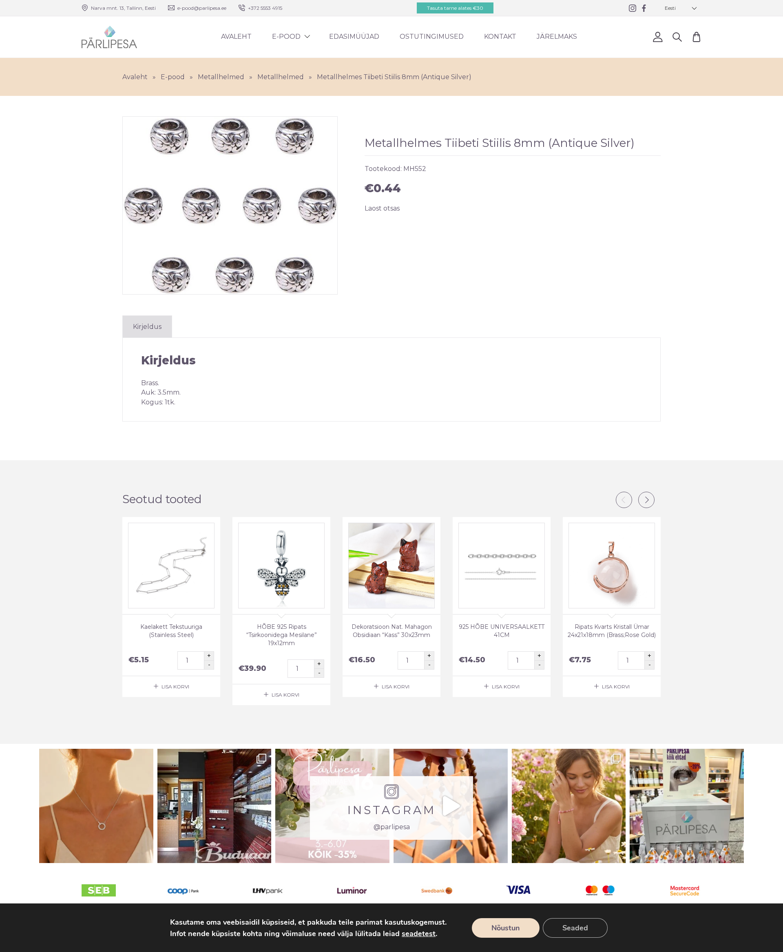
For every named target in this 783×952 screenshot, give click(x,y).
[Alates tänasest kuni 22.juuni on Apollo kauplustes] (687, 806)
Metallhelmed (221, 77)
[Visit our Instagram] (632, 8)
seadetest (419, 934)
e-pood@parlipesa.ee (201, 8)
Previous (624, 500)
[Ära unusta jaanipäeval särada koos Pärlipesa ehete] (451, 806)
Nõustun (505, 928)
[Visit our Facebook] (644, 8)
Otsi (677, 37)
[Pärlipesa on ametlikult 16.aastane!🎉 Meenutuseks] (214, 806)
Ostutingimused (432, 36)
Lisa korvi (175, 686)
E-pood (286, 36)
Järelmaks (557, 36)
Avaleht (236, 36)
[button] (681, 8)
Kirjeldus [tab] (147, 327)
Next (646, 500)
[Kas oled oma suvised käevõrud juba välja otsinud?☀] (569, 806)
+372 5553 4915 (265, 8)
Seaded (575, 928)
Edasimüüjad (354, 36)
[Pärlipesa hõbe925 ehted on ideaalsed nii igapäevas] (96, 806)
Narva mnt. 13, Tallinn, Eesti (123, 8)
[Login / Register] (657, 37)
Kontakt (500, 36)
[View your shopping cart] (696, 37)
